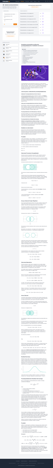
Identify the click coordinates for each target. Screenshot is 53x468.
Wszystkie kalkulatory (12, 463)
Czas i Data (27, 1)
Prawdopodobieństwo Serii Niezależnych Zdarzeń (30, 53)
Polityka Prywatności (41, 463)
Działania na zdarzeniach (26, 55)
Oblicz (15, 24)
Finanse (31, 1)
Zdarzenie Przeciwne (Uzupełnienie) (28, 57)
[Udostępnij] (4, 24)
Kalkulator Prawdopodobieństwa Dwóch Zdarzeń (30, 51)
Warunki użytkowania (32, 463)
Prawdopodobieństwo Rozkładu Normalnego (30, 54)
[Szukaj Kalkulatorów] (45, 1)
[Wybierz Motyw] (47, 1)
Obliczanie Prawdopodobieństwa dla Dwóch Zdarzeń (31, 52)
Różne (39, 1)
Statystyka (22, 1)
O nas (18, 463)
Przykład (24, 56)
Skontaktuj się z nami (24, 463)
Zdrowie (35, 1)
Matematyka (17, 1)
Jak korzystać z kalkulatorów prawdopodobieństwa (30, 50)
